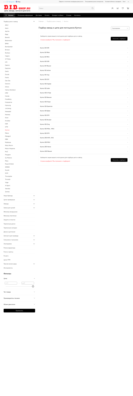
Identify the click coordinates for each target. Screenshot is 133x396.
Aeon (6, 28)
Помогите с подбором (119, 38)
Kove (6, 118)
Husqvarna (8, 102)
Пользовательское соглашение (94, 1)
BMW (7, 43)
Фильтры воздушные (10, 212)
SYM (6, 173)
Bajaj (6, 34)
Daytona (7, 68)
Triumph (7, 179)
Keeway (7, 114)
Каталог (11, 15)
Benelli (7, 37)
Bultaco (7, 53)
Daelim (7, 65)
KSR (6, 124)
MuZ (6, 151)
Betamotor (8, 40)
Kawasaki (8, 111)
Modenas (8, 142)
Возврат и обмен (57, 15)
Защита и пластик (9, 220)
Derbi (7, 71)
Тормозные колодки (10, 228)
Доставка (39, 15)
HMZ (6, 93)
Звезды (6, 204)
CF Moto (8, 59)
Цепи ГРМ (7, 260)
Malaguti (8, 136)
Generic (7, 84)
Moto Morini (9, 145)
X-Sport (7, 185)
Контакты (77, 15)
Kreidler (7, 121)
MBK (6, 139)
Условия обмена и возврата (113, 1)
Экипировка (8, 244)
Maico (7, 133)
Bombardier (9, 47)
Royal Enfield (9, 164)
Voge (6, 182)
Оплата (47, 15)
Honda (7, 96)
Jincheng (8, 108)
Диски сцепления (9, 232)
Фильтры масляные (10, 216)
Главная (41, 21)
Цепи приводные (9, 200)
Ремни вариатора (9, 248)
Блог (124, 1)
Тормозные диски (9, 224)
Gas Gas (7, 80)
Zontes (7, 192)
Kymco (7, 130)
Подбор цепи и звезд (54, 21)
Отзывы (68, 15)
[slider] (33, 286)
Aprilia (7, 31)
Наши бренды (8, 196)
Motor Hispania (10, 148)
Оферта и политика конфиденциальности (71, 1)
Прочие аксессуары (10, 264)
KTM (6, 127)
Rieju (6, 161)
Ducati (7, 74)
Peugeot (8, 155)
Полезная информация (25, 15)
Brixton (7, 50)
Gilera (7, 87)
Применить (19, 311)
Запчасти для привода (11, 236)
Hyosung (8, 105)
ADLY (6, 25)
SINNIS (7, 167)
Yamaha (7, 188)
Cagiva (7, 56)
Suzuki (7, 170)
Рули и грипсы (8, 252)
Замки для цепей (9, 208)
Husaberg (8, 99)
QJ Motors (8, 158)
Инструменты (8, 268)
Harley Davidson (10, 90)
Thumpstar (8, 176)
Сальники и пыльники (11, 240)
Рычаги (6, 256)
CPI (6, 62)
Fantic (7, 77)
